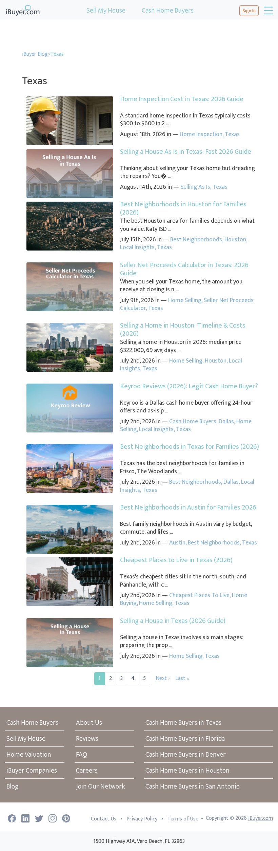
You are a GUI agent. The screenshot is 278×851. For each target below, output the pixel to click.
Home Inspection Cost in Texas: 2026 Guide (181, 99)
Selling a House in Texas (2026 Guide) (172, 621)
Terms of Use (182, 819)
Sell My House (105, 10)
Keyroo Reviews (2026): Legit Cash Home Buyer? (189, 386)
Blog (12, 786)
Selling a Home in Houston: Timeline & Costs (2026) (182, 329)
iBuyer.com (260, 818)
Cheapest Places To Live (199, 595)
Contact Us (103, 819)
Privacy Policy (141, 819)
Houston (235, 240)
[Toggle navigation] (267, 10)
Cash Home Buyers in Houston (187, 770)
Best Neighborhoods (196, 240)
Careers (87, 770)
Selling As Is (195, 187)
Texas (232, 134)
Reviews (87, 738)
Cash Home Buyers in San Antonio (192, 786)
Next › (163, 678)
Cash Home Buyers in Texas (183, 722)
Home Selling (184, 300)
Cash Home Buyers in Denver (185, 754)
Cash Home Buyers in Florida (185, 738)
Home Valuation (28, 754)
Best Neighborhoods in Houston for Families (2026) (183, 208)
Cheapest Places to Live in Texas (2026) (176, 560)
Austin (177, 543)
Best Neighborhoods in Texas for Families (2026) (189, 446)
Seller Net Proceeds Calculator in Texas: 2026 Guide (184, 269)
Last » (182, 678)
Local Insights (137, 247)
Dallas (226, 422)
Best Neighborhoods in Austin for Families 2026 (188, 507)
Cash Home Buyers (168, 10)
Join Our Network (100, 786)
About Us (89, 722)
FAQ (81, 754)
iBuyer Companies (31, 770)
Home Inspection (201, 134)
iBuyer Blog (35, 54)
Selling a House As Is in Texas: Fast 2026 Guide (185, 152)
